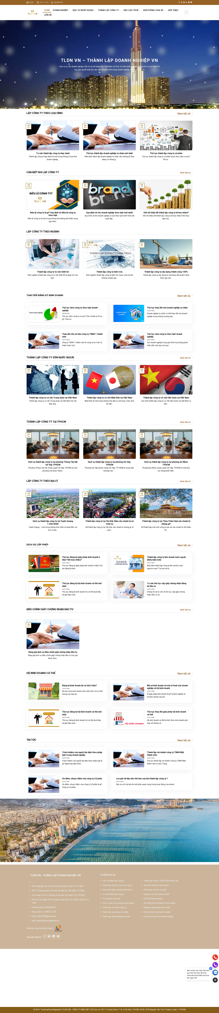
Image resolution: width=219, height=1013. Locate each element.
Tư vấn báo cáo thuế (111, 898)
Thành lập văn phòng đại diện (115, 912)
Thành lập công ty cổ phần (155, 890)
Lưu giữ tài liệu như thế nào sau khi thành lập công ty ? (142, 778)
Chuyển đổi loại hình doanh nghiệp (159, 916)
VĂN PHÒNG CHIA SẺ (153, 10)
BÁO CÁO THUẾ (131, 10)
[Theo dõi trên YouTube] (191, 2)
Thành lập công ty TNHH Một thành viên (161, 881)
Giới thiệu (173, 10)
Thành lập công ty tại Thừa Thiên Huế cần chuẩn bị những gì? (166, 522)
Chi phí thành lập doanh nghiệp (157, 912)
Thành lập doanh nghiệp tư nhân (116, 916)
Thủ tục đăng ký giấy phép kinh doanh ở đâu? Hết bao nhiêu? (81, 558)
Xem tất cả (183, 113)
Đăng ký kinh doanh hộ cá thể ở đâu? (79, 685)
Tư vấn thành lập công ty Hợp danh (53, 153)
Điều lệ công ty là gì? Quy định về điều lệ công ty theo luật (53, 214)
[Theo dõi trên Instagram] (181, 2)
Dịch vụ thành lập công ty (113, 881)
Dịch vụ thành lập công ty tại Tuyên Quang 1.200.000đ (53, 522)
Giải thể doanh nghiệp (153, 898)
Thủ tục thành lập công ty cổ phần (166, 153)
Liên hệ (48, 15)
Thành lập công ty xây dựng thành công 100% (166, 272)
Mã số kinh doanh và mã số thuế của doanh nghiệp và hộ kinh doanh (167, 687)
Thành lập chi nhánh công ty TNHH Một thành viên (165, 753)
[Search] (186, 13)
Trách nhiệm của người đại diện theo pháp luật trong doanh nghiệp (82, 753)
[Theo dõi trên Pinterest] (189, 2)
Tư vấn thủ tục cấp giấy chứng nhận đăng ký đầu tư (166, 584)
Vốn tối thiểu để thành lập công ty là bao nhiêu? (166, 212)
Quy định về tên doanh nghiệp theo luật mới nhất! (109, 212)
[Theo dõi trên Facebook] (179, 2)
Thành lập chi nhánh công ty (114, 907)
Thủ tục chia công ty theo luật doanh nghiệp (164, 335)
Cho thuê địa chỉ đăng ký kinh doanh (159, 903)
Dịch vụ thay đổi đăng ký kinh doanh (118, 903)
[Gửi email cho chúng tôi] (184, 2)
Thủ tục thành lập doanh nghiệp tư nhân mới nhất (109, 153)
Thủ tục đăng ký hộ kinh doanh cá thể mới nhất (82, 584)
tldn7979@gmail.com (46, 916)
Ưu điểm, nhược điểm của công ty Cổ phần (82, 778)
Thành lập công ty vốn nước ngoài (117, 885)
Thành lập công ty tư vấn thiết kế (53, 272)
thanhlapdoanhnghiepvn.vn (47, 920)
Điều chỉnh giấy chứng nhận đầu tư (117, 890)
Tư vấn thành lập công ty (113, 894)
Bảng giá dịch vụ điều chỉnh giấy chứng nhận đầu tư (53, 652)
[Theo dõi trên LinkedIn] (54, 936)
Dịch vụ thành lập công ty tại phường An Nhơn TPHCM (166, 463)
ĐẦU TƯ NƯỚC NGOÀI (83, 10)
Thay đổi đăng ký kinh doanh (156, 885)
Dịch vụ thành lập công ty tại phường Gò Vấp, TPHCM (109, 463)
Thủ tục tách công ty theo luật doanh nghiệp (80, 309)
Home (47, 10)
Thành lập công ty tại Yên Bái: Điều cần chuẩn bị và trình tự (109, 522)
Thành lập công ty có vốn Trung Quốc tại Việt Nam (53, 397)
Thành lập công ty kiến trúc (109, 272)
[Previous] (26, 145)
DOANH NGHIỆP (60, 10)
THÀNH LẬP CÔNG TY (108, 10)
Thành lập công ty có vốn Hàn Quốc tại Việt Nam (166, 397)
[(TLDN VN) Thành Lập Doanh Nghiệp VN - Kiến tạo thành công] (32, 12)
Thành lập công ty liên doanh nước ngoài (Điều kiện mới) (166, 558)
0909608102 (50, 907)
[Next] (193, 145)
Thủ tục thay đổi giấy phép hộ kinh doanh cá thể (166, 713)
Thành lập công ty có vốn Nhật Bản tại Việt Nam (109, 397)
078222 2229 (50, 912)
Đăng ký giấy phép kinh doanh (157, 907)
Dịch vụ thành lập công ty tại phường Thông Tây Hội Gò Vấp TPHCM (52, 463)
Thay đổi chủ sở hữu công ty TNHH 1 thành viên (82, 335)
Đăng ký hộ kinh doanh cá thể (156, 894)
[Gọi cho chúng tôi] (186, 2)
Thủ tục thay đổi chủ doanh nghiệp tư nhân (167, 307)
